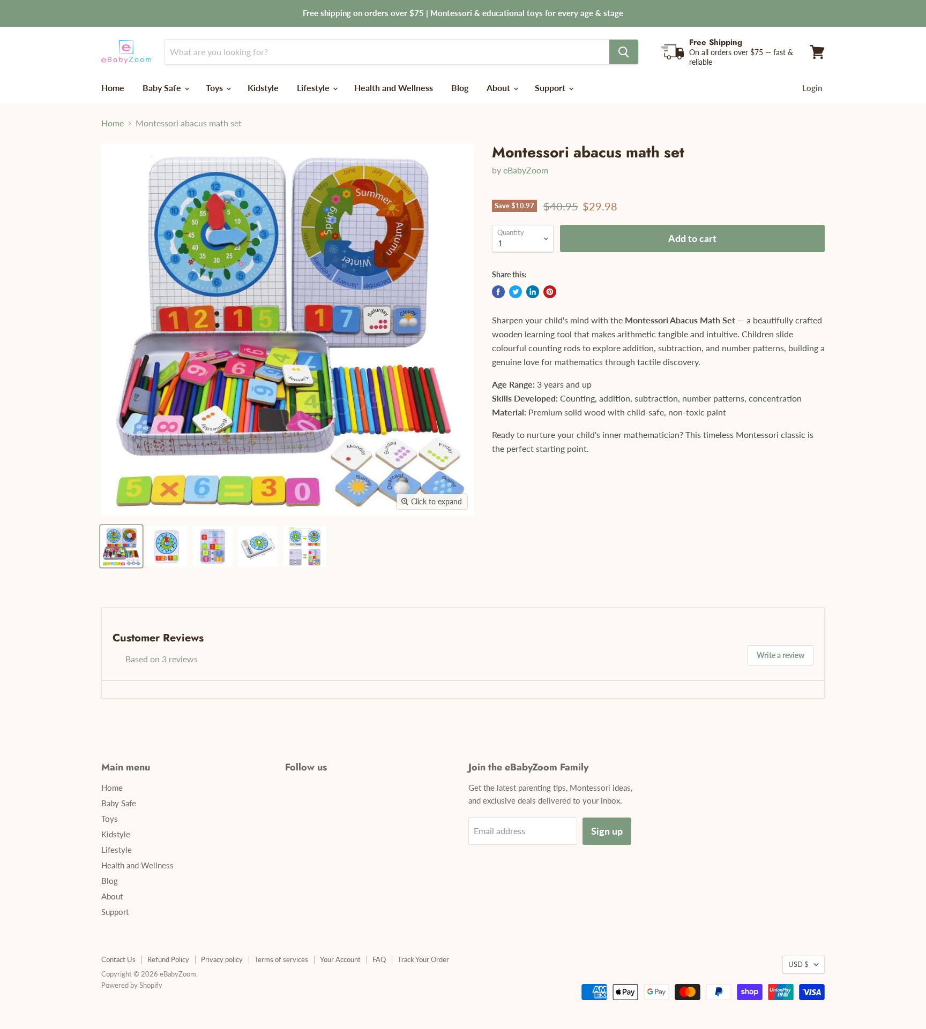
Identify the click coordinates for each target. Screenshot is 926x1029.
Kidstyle (263, 87)
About (499, 87)
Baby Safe (163, 87)
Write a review (780, 655)
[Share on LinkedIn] (532, 291)
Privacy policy (222, 959)
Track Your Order (423, 959)
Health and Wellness (393, 87)
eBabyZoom (525, 170)
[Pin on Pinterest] (549, 291)
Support (551, 87)
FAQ (379, 959)
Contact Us (118, 959)
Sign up (607, 831)
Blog (459, 87)
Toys (215, 87)
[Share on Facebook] (498, 291)
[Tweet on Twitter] (515, 291)
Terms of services (281, 959)
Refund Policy (168, 959)
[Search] (623, 52)
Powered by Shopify (131, 985)
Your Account (340, 959)
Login (812, 88)
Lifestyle (314, 87)
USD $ (798, 964)
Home (112, 87)
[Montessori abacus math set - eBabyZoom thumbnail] (121, 546)
